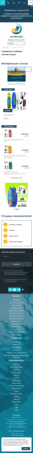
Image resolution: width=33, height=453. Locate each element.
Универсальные (16, 308)
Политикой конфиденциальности (14, 274)
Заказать (16, 264)
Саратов (16, 399)
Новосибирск (16, 388)
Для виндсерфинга (16, 319)
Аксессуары (16, 335)
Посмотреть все (16, 178)
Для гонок (16, 329)
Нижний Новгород (17, 386)
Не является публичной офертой (17, 419)
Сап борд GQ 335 (8, 115)
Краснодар (16, 380)
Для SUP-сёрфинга (17, 316)
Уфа (16, 407)
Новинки (16, 345)
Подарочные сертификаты (16, 353)
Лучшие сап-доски (16, 302)
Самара (16, 396)
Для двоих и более (16, 332)
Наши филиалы (16, 360)
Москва (16, 364)
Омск (16, 391)
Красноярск (16, 383)
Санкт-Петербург (16, 367)
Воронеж (16, 370)
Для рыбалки (16, 324)
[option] (16, 75)
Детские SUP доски (16, 313)
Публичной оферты (10, 281)
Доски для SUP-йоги (16, 311)
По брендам (16, 305)
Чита (16, 410)
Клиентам (16, 338)
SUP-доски (17, 300)
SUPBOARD (16, 36)
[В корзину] (27, 141)
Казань (16, 378)
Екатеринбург (16, 372)
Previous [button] (26, 69)
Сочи (16, 404)
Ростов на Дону (16, 394)
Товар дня (16, 342)
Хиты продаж (17, 347)
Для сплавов (16, 327)
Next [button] (30, 69)
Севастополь (16, 402)
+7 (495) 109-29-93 (17, 431)
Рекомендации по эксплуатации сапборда (16, 356)
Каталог (16, 296)
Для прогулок (16, 321)
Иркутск (16, 375)
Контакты (16, 350)
